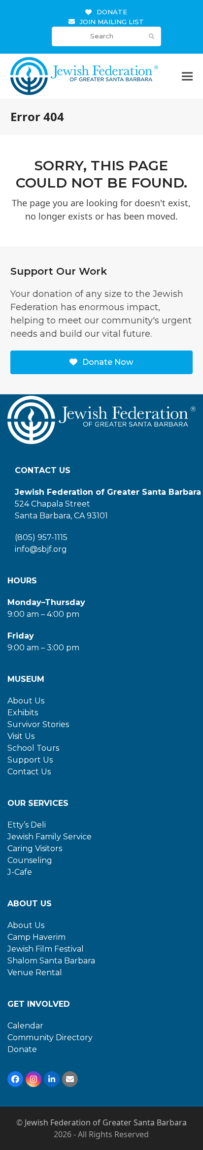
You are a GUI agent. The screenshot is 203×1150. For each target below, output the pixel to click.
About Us (25, 700)
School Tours (33, 748)
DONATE (112, 12)
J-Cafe (19, 872)
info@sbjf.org (41, 549)
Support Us (30, 760)
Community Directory (50, 1037)
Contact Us (29, 771)
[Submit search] (151, 36)
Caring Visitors (34, 848)
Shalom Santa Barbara (51, 960)
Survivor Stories (38, 724)
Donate (22, 1049)
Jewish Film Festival (45, 949)
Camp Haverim (36, 937)
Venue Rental (34, 972)
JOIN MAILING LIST (112, 22)
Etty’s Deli (26, 825)
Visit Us (20, 736)
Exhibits (22, 712)
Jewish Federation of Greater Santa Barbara (106, 1122)
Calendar (25, 1025)
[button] (187, 76)
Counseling (29, 860)
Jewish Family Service (49, 836)
